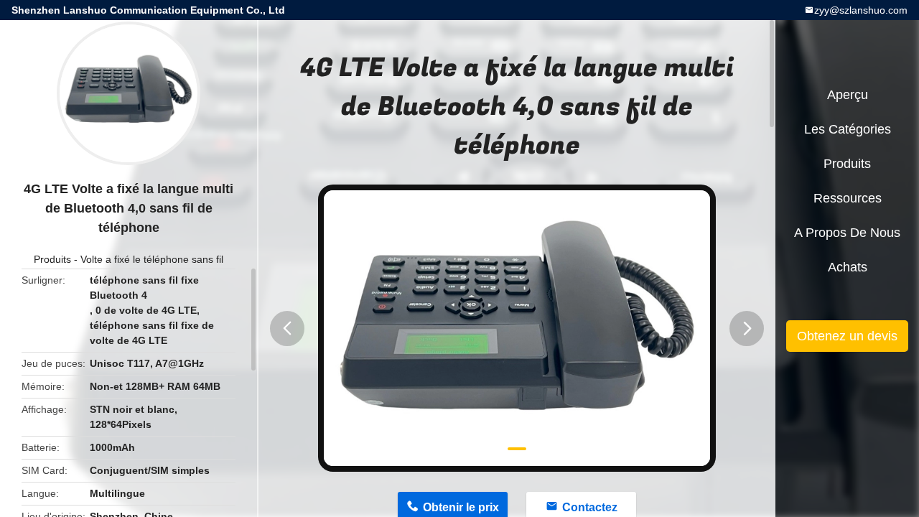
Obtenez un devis (847, 336)
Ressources (847, 198)
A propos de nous (847, 232)
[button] (287, 328)
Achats (847, 267)
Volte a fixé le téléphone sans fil (151, 259)
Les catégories (847, 129)
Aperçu (847, 95)
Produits (52, 259)
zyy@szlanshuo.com (861, 10)
